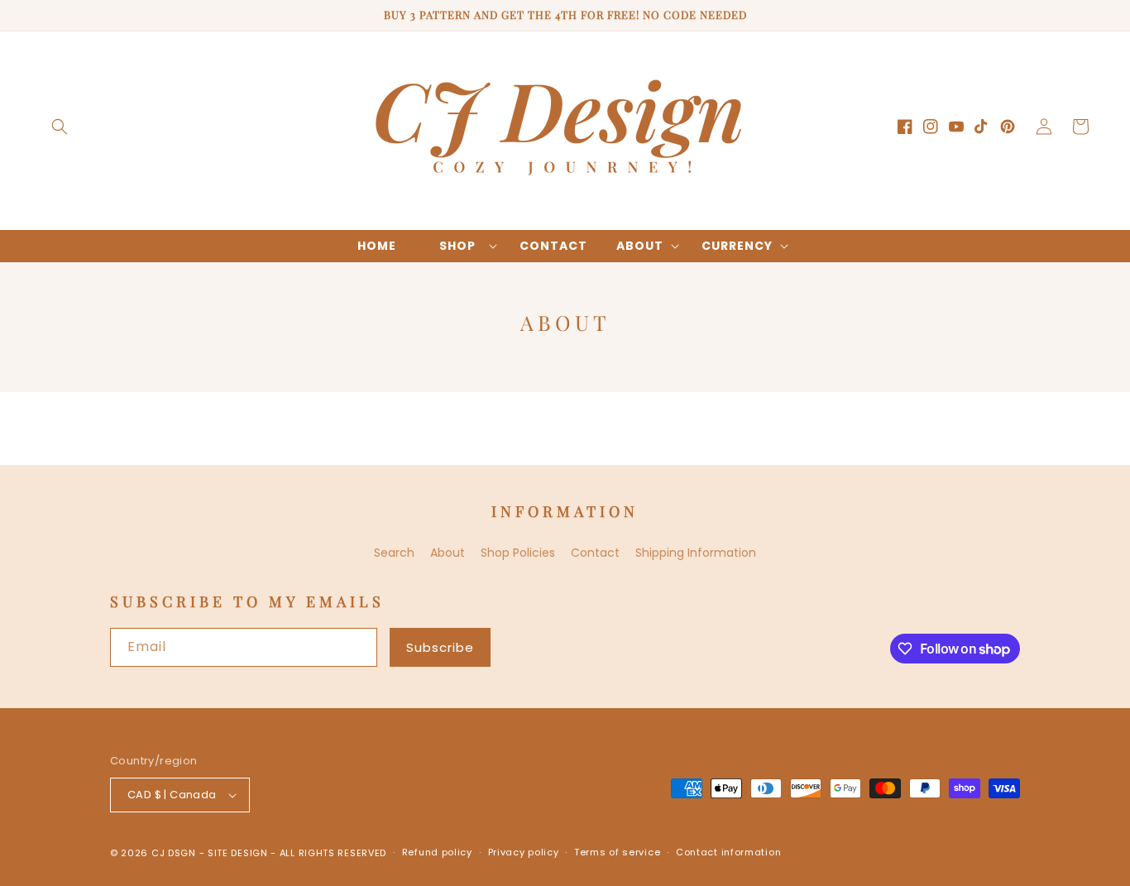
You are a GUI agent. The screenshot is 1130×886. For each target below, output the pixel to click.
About (447, 552)
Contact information (728, 852)
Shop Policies (518, 552)
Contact (595, 552)
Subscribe (440, 647)
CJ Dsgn (173, 853)
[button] (59, 126)
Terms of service (617, 852)
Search (394, 552)
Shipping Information (695, 552)
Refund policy (437, 852)
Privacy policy (523, 852)
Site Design (238, 853)
